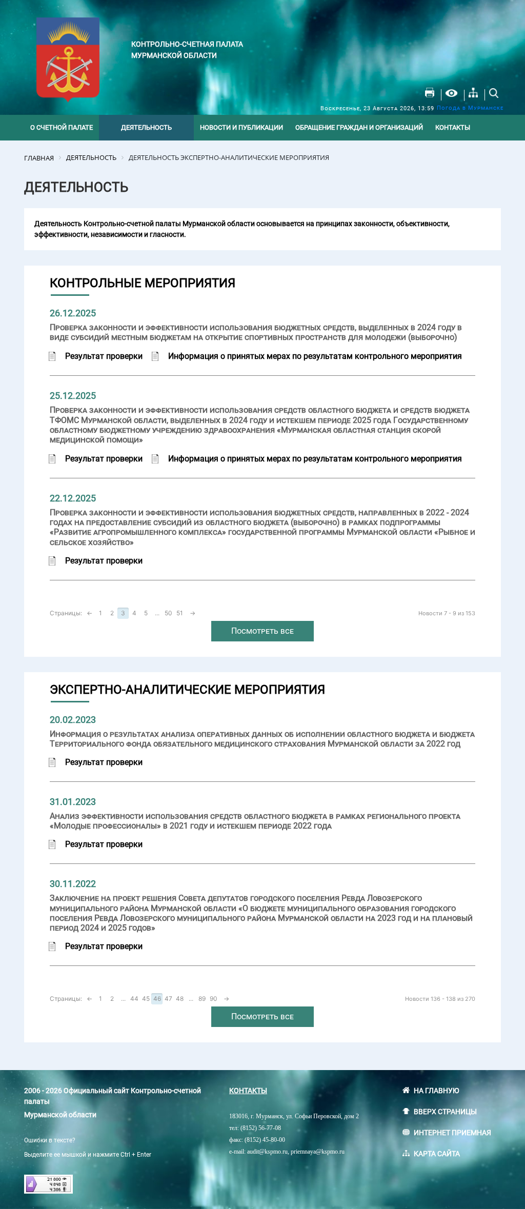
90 (213, 998)
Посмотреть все (262, 631)
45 (146, 998)
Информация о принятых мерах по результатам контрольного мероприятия (315, 356)
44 (134, 998)
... (157, 613)
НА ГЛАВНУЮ (436, 1090)
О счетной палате (61, 127)
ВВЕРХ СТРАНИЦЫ (445, 1111)
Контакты (452, 127)
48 (180, 998)
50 (168, 613)
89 (202, 998)
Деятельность (146, 127)
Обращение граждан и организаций (359, 127)
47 (168, 998)
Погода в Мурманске (470, 108)
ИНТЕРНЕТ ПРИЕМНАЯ (452, 1133)
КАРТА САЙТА (437, 1154)
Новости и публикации (241, 127)
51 (179, 613)
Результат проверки (104, 356)
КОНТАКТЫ (248, 1090)
